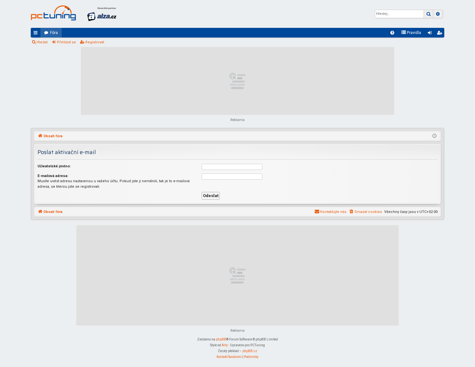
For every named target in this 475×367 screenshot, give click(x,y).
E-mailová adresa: (52, 176)
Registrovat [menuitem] (440, 34)
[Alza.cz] (102, 14)
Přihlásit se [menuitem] (431, 34)
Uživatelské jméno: (54, 166)
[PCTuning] (53, 13)
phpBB (221, 339)
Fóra (54, 32)
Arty (225, 345)
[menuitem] (392, 33)
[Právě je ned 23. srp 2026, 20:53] (434, 136)
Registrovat (94, 42)
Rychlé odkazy (36, 34)
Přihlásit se (66, 42)
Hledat (42, 42)
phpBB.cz (249, 351)
